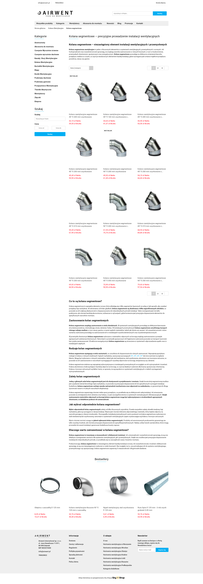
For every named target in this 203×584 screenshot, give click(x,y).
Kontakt (139, 23)
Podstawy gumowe (43, 82)
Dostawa (72, 541)
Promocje (129, 23)
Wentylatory (74, 23)
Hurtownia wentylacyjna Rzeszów (115, 562)
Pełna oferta (73, 562)
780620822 (43, 555)
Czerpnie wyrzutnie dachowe (47, 54)
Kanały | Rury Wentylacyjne (46, 58)
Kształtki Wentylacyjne (44, 66)
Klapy (37, 70)
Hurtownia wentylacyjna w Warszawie (117, 544)
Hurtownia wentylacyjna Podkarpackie (117, 565)
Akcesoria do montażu (44, 47)
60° (138, 356)
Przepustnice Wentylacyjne (46, 86)
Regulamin (73, 548)
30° (132, 356)
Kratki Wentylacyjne (43, 74)
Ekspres (38, 101)
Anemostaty (40, 43)
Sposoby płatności (76, 555)
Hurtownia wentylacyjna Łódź (114, 558)
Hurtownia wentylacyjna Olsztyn (115, 551)
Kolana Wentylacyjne (43, 62)
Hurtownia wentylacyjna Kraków (115, 555)
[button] (74, 536)
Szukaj (49, 134)
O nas (105, 541)
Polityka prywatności (76, 551)
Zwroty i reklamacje (76, 544)
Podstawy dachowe (43, 78)
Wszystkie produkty (44, 23)
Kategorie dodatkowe (111, 569)
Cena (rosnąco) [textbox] (75, 68)
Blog (119, 23)
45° (135, 356)
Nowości (110, 23)
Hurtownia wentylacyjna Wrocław (115, 548)
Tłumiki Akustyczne (43, 90)
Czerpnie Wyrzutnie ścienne (46, 50)
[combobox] (81, 68)
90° (141, 356)
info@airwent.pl (45, 551)
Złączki (38, 97)
